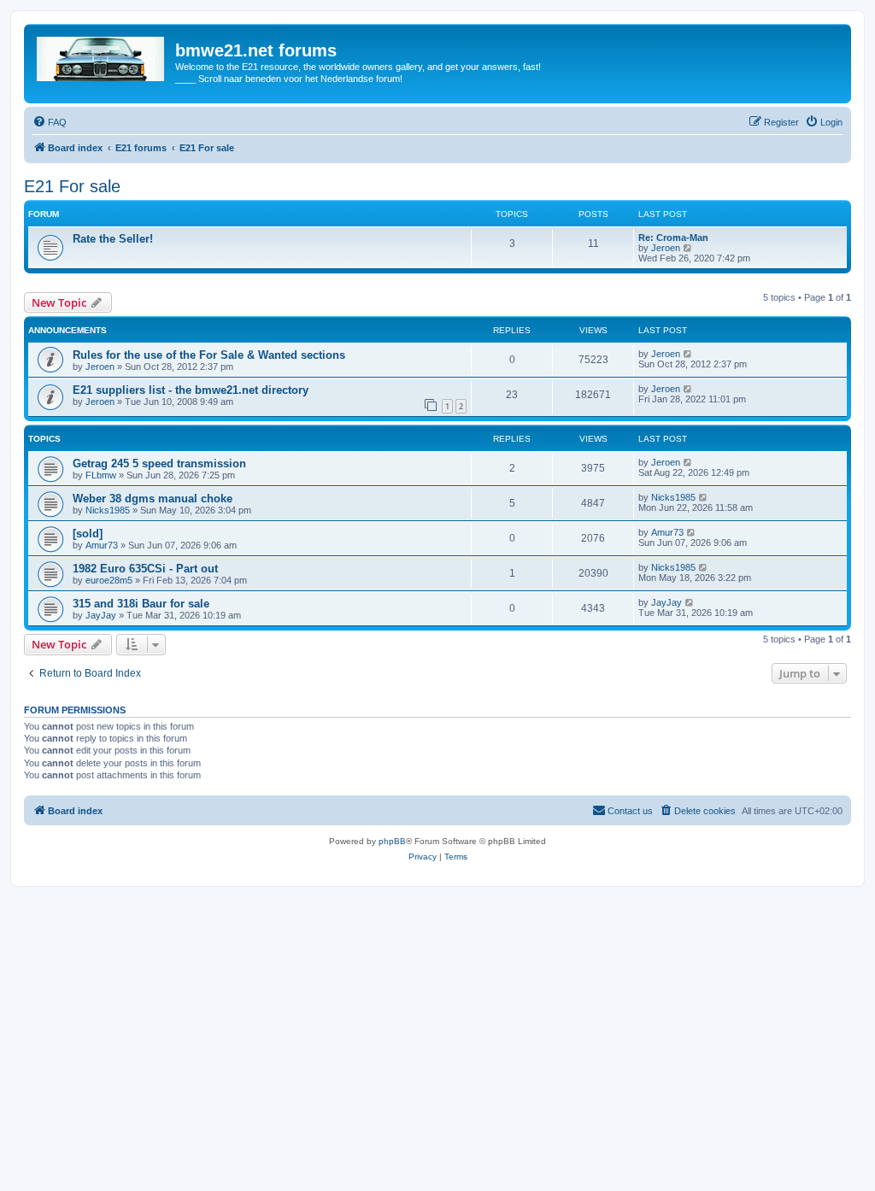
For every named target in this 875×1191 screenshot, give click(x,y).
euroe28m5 (108, 580)
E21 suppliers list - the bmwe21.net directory (190, 390)
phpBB (392, 841)
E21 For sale (72, 186)
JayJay (100, 615)
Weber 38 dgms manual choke (152, 498)
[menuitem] (49, 122)
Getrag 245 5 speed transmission (159, 463)
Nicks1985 (107, 510)
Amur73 (101, 545)
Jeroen (665, 248)
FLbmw (100, 475)
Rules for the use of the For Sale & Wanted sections (209, 355)
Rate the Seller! (113, 238)
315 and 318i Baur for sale (141, 603)
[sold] (88, 533)
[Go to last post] (688, 354)
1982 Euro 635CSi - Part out (145, 568)
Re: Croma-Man (673, 237)
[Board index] (101, 55)
